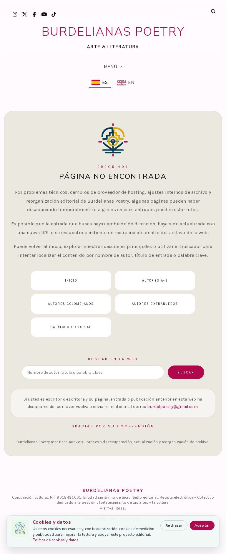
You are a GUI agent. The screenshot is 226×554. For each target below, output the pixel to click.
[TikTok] (53, 14)
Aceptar (202, 525)
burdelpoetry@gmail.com (172, 406)
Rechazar (173, 525)
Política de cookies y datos (56, 540)
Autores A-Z (155, 280)
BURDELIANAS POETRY (113, 32)
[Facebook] (34, 14)
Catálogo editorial (71, 327)
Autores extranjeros (155, 304)
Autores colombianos (71, 304)
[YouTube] (43, 14)
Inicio (71, 280)
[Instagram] (14, 14)
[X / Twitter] (24, 14)
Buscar (186, 372)
